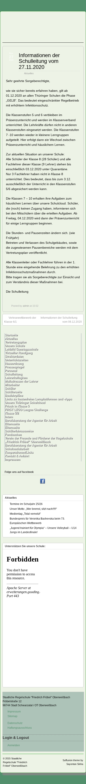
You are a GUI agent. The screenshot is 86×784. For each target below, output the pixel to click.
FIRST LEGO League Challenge (26, 409)
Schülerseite (13, 392)
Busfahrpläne (14, 395)
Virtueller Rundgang (18, 352)
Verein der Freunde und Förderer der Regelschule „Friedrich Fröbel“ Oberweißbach (39, 439)
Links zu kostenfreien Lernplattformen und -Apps (38, 399)
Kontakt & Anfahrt (17, 456)
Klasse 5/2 (12, 413)
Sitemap (12, 716)
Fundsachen (13, 434)
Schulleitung (13, 374)
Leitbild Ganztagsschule (21, 349)
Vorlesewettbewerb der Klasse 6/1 (20, 319)
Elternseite (12, 424)
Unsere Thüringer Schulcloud (25, 402)
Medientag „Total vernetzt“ (25, 513)
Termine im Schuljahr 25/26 (26, 504)
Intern (9, 416)
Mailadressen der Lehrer (21, 381)
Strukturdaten (14, 356)
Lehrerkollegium (16, 377)
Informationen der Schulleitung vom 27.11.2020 (39, 61)
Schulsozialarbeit (17, 448)
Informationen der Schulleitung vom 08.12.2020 (61, 319)
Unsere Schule (15, 345)
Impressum (12, 459)
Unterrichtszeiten (16, 360)
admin (26, 305)
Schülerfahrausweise (19, 431)
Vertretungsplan (15, 342)
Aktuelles (29, 73)
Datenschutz (14, 723)
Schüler (10, 388)
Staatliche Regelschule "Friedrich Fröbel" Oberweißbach (15, 762)
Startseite (11, 335)
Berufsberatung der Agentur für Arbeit (30, 420)
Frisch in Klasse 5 (17, 406)
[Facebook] (42, 481)
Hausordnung (14, 363)
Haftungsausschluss (19, 727)
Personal (11, 370)
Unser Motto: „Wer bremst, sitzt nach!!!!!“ (33, 508)
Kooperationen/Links (19, 452)
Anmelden (13, 745)
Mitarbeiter (12, 384)
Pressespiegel (14, 367)
